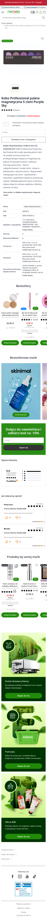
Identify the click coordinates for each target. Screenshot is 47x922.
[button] (8, 517)
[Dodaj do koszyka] (10, 342)
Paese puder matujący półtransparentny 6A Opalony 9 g (10, 314)
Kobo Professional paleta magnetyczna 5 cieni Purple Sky (25, 26)
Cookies (23, 912)
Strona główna (6, 23)
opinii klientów (11, 474)
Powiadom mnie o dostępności (23, 139)
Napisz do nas (23, 695)
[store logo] (14, 12)
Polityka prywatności (23, 904)
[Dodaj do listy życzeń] (17, 294)
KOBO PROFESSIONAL (32, 206)
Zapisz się (23, 447)
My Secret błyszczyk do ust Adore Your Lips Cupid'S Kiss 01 (29, 314)
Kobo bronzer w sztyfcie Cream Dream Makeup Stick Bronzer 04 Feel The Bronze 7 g (29, 585)
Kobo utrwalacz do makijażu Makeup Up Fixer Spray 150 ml (10, 585)
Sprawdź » (39, 2)
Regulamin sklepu (23, 908)
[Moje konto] (40, 12)
